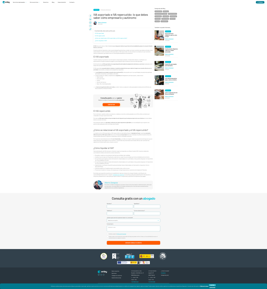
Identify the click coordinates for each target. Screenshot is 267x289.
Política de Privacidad (121, 234)
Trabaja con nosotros (117, 275)
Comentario (110, 224)
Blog (53, 2)
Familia (157, 21)
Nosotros (45, 2)
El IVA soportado (99, 33)
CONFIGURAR (212, 287)
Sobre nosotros (115, 271)
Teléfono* (109, 210)
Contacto (71, 2)
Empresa (157, 18)
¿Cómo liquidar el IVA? (101, 40)
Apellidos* (136, 203)
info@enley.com (165, 275)
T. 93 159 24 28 (134, 281)
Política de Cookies (204, 286)
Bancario (166, 11)
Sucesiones (173, 16)
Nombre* (109, 203)
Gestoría (96, 9)
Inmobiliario (164, 21)
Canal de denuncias (116, 277)
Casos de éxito (62, 2)
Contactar (111, 104)
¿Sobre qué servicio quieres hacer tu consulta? (120, 217)
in (98, 274)
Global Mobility (172, 13)
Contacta (163, 273)
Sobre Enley (165, 18)
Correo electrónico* (139, 210)
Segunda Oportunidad (160, 13)
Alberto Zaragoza (102, 22)
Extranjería (158, 16)
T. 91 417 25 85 (151, 281)
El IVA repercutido (100, 35)
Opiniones (114, 273)
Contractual (158, 11)
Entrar (261, 2)
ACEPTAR (212, 285)
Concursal (165, 16)
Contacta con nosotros (118, 174)
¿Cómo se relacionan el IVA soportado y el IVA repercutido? (111, 38)
